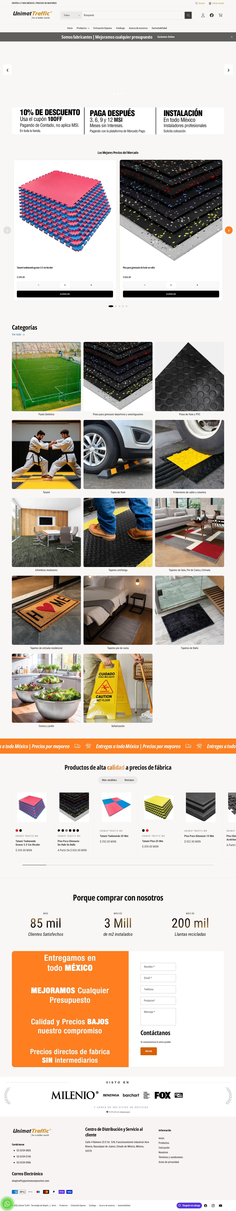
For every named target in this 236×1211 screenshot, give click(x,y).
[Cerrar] (177, 586)
